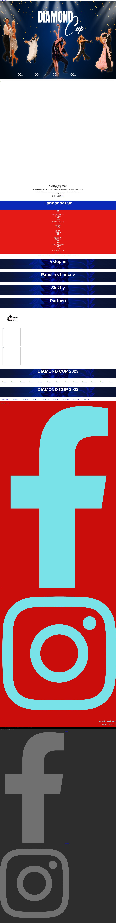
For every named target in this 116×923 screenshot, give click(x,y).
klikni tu (62, 195)
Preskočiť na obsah (3, 0)
